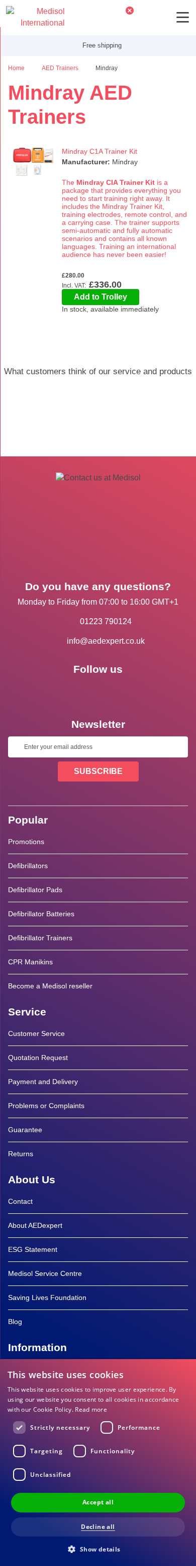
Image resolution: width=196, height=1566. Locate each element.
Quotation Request (38, 1058)
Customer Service (36, 1033)
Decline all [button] (98, 1526)
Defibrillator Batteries (41, 914)
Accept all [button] (98, 1502)
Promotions (26, 842)
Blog (15, 1322)
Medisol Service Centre (45, 1273)
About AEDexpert (35, 1225)
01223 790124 (106, 621)
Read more (91, 1409)
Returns (20, 1154)
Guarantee (25, 1130)
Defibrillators (28, 866)
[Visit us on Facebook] (68, 691)
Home (17, 68)
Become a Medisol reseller (50, 986)
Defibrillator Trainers (40, 938)
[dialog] (98, 1462)
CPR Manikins (30, 962)
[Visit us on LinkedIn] (98, 691)
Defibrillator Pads (35, 890)
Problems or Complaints (46, 1106)
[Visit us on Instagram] (127, 691)
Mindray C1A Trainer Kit (99, 151)
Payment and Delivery (43, 1082)
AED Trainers (61, 68)
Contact (20, 1201)
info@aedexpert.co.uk (106, 641)
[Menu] (182, 17)
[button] (97, 1548)
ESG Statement (32, 1249)
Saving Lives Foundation (47, 1297)
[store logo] (35, 17)
